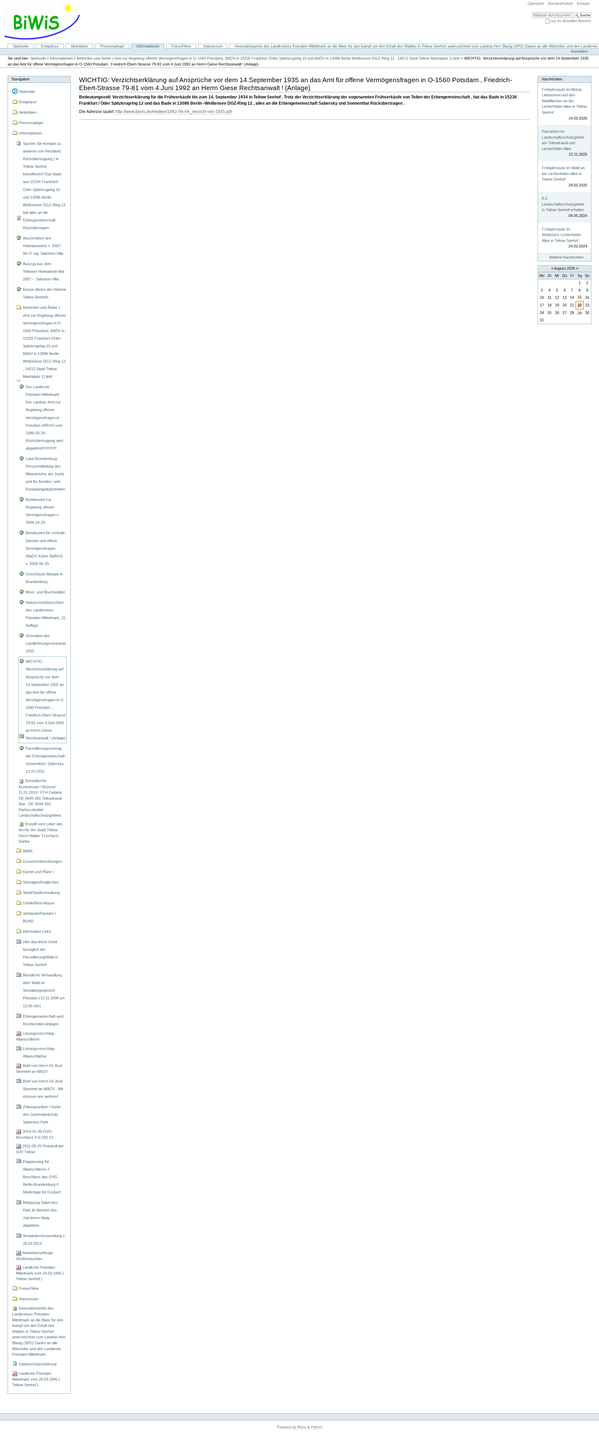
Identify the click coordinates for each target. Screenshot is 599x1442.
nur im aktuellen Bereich (571, 21)
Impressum (213, 46)
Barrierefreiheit (560, 3)
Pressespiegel (112, 46)
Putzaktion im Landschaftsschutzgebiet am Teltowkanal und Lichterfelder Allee (563, 140)
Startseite (21, 46)
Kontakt (583, 3)
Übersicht (536, 3)
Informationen (147, 46)
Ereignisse (50, 46)
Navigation (20, 79)
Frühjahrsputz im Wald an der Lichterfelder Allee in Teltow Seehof (563, 173)
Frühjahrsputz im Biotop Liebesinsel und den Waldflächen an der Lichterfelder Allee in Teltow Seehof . (564, 100)
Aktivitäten (79, 46)
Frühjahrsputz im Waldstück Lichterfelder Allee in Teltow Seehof (561, 235)
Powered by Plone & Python (299, 1427)
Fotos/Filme (181, 46)
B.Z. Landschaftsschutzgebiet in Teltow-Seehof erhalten (563, 204)
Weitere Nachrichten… (568, 257)
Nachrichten (552, 79)
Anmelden (579, 51)
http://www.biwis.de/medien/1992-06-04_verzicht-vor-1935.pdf (173, 111)
